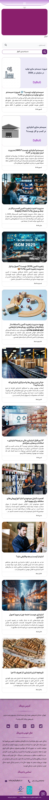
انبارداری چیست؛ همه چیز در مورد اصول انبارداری (26, 616)
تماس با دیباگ (24, 772)
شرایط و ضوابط (12, 797)
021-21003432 (38, 781)
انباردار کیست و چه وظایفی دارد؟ (30, 557)
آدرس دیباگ (24, 706)
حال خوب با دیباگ (24, 733)
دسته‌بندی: (23, 51)
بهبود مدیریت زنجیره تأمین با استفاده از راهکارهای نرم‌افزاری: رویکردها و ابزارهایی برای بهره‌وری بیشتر (26, 325)
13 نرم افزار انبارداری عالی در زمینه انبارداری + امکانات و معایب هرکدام (25, 441)
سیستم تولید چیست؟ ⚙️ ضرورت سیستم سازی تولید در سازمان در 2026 (25, 93)
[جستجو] (6, 45)
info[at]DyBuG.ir (15, 780)
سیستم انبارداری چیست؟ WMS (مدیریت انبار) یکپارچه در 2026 (26, 151)
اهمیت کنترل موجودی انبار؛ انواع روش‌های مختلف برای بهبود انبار (25, 499)
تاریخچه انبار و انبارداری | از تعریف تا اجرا (27, 673)
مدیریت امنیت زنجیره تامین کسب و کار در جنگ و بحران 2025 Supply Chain (26, 209)
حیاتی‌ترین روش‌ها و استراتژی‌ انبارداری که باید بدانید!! (26, 383)
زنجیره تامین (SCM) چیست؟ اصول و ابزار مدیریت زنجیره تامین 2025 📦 (26, 267)
